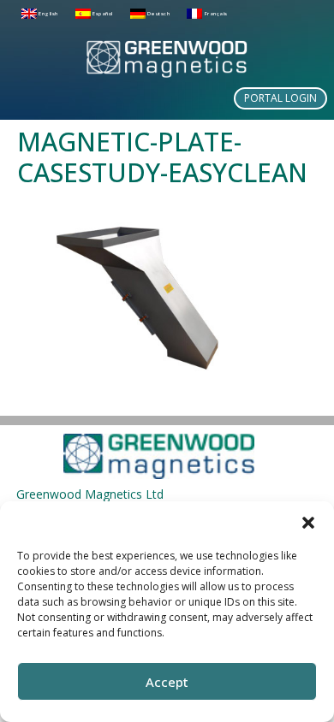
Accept (167, 681)
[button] (308, 522)
